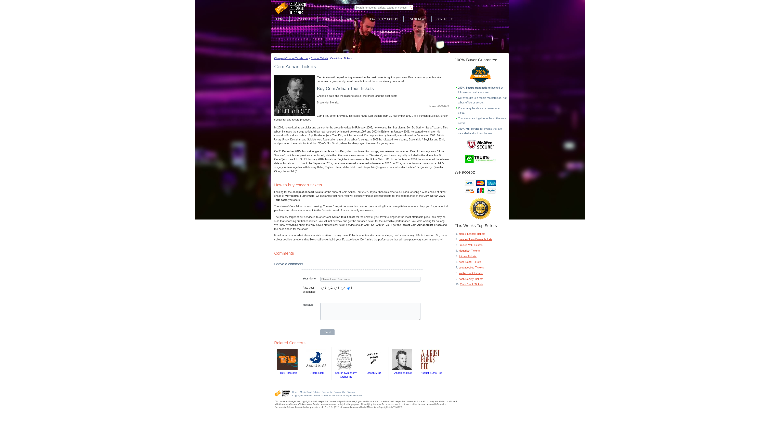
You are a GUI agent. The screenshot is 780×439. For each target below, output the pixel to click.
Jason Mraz (374, 372)
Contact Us (445, 19)
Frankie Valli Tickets (471, 245)
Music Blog (305, 392)
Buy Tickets (303, 19)
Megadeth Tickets (469, 250)
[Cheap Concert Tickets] (282, 395)
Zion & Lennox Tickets (472, 233)
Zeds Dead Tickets (470, 261)
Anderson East (403, 372)
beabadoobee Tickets (471, 267)
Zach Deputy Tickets (471, 278)
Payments (327, 392)
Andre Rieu (317, 372)
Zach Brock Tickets (471, 284)
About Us (329, 19)
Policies (316, 392)
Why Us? (353, 19)
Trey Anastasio (288, 372)
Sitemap (351, 392)
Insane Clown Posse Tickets (475, 239)
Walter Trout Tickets (471, 273)
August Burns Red (431, 372)
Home (280, 19)
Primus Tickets (468, 256)
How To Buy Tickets (383, 19)
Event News (417, 19)
